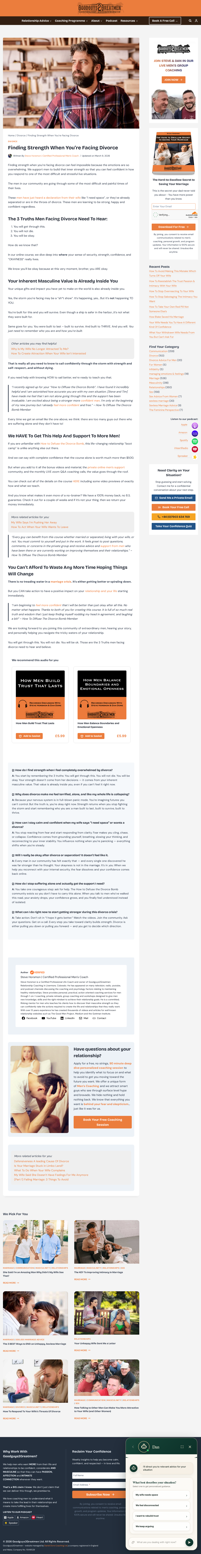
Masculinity (43, 1268)
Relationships (60, 1268)
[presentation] (35, 1241)
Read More (11, 1282)
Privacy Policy (120, 1545)
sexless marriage (159, 400)
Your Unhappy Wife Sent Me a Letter (95, 1343)
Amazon (183, 432)
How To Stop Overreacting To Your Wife (171, 291)
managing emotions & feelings (166, 373)
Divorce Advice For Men (163, 360)
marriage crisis (61, 582)
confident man (90, 400)
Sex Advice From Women (163, 396)
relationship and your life (101, 591)
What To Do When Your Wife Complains (39, 1170)
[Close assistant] (190, 1446)
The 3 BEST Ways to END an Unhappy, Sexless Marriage (34, 1343)
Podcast (111, 20)
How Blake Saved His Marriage (166, 316)
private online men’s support (106, 467)
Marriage (8, 1268)
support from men (112, 546)
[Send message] (189, 1542)
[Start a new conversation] (133, 1446)
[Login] (196, 20)
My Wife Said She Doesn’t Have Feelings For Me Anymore (51, 1175)
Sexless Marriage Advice (30, 1339)
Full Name (78, 1475)
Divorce (12, 141)
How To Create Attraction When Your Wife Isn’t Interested (48, 353)
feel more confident (66, 405)
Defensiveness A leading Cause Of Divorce (41, 1161)
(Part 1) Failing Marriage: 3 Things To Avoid (41, 1179)
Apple (184, 424)
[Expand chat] (182, 1446)
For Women (155, 364)
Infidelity (154, 369)
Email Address (81, 1484)
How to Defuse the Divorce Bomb (62, 444)
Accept (137, 1546)
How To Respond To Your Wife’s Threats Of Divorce (31, 1411)
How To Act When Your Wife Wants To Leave (39, 527)
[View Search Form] (190, 21)
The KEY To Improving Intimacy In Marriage (98, 1272)
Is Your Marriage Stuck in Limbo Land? (38, 1166)
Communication (25, 1268)
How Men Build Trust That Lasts (35, 723)
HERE (76, 481)
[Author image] (10, 156)
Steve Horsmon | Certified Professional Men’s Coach (52, 155)
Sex (123, 1268)
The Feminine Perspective (164, 410)
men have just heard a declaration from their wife (48, 198)
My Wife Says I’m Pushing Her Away (34, 522)
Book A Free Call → (165, 20)
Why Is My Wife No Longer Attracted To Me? (39, 349)
